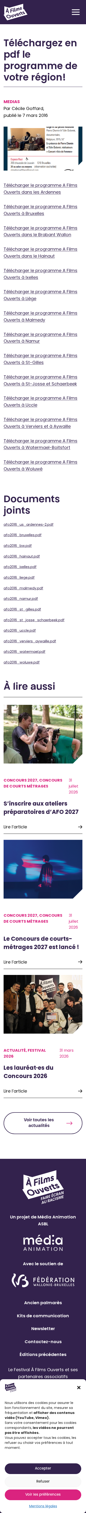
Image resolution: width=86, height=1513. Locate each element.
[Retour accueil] (15, 12)
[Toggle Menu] (75, 12)
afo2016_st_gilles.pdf (22, 609)
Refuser (43, 1482)
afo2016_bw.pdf (18, 545)
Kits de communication (43, 1316)
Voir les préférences (43, 1495)
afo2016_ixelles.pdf (20, 566)
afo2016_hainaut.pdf (22, 556)
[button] (78, 1387)
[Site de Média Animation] (43, 1243)
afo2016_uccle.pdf (20, 630)
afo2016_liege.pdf (19, 577)
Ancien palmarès (43, 1303)
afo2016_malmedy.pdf (23, 588)
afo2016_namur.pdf (21, 598)
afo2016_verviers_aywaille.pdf (30, 641)
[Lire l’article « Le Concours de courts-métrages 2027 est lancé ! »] (43, 904)
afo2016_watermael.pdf (24, 651)
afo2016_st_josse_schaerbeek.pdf (34, 620)
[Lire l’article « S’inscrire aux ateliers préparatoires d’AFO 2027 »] (43, 769)
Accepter (43, 1468)
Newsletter (43, 1329)
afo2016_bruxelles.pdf (23, 535)
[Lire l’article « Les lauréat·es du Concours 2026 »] (43, 1036)
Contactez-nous (43, 1342)
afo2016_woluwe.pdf (22, 662)
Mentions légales (43, 1506)
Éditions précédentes (43, 1354)
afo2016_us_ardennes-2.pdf (29, 524)
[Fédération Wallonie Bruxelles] (43, 1281)
